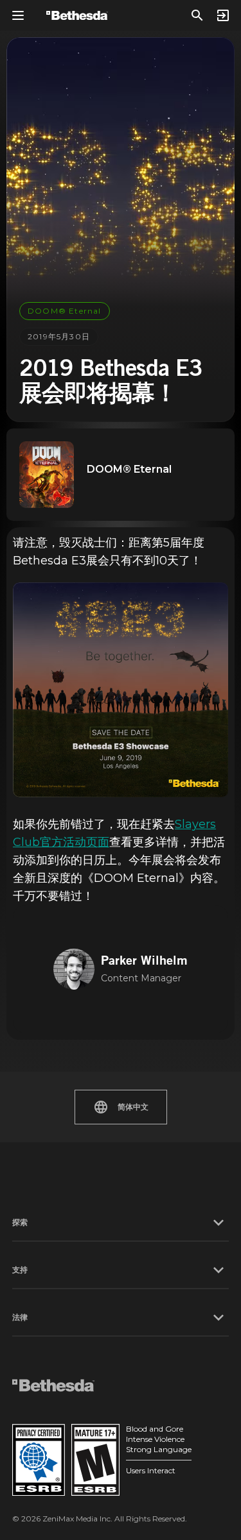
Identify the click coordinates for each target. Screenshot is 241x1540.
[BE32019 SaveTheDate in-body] (120, 689)
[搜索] (197, 15)
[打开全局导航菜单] (18, 15)
